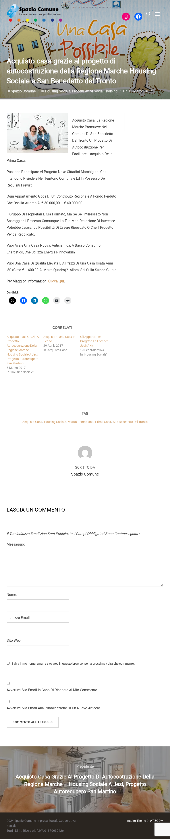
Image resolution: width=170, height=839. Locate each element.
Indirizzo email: (19, 618)
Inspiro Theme (136, 820)
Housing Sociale (57, 91)
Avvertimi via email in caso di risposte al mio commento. (52, 690)
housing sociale (55, 422)
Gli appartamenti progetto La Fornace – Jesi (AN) (95, 341)
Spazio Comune (23, 91)
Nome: (12, 595)
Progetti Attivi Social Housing (95, 91)
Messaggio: (16, 544)
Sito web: (14, 640)
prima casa (103, 422)
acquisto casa (32, 422)
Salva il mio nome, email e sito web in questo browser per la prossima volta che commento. (73, 663)
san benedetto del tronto (130, 422)
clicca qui (56, 281)
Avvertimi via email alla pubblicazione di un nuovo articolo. (54, 708)
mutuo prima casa (80, 422)
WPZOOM (156, 820)
